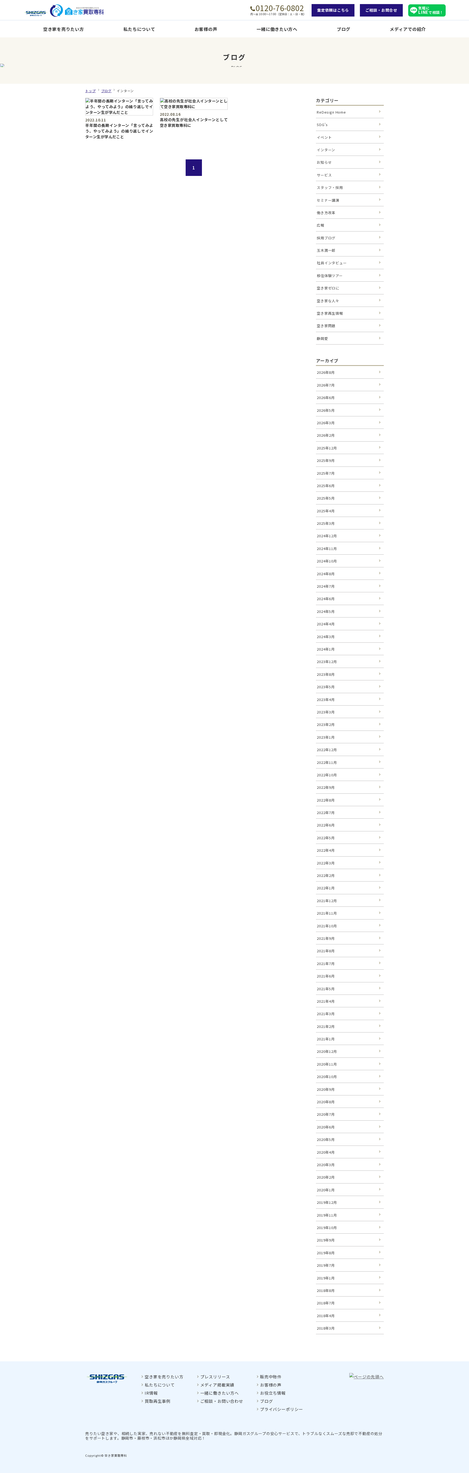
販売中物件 (270, 1376)
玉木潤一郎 (326, 250)
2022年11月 (327, 762)
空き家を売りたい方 (63, 29)
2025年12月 (327, 448)
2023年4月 (326, 699)
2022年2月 (326, 875)
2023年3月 (326, 712)
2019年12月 (327, 1202)
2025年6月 (326, 485)
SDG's (322, 124)
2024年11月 (327, 548)
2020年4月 (326, 1152)
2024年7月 (326, 586)
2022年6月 (326, 825)
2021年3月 (326, 1013)
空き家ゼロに (328, 288)
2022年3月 (326, 863)
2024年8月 (326, 573)
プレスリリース (215, 1376)
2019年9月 (326, 1240)
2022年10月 (327, 774)
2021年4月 (326, 1001)
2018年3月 (326, 1328)
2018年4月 (326, 1315)
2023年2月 (326, 724)
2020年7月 (326, 1114)
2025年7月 (326, 473)
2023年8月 (326, 674)
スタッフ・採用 (330, 187)
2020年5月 (326, 1139)
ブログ (343, 29)
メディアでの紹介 (408, 29)
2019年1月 (326, 1278)
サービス (324, 175)
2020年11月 (327, 1064)
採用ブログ (326, 237)
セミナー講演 (328, 200)
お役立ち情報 (273, 1393)
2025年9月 (326, 460)
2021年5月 (326, 988)
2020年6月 (326, 1127)
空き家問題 (326, 325)
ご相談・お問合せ (381, 10)
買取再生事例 (157, 1401)
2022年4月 (326, 850)
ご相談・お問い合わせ (221, 1401)
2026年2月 (326, 435)
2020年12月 (327, 1051)
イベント (324, 137)
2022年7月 (326, 812)
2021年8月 (326, 950)
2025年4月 (326, 510)
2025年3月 (326, 523)
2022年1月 (326, 887)
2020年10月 (327, 1076)
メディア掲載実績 (217, 1385)
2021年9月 (326, 938)
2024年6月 (326, 598)
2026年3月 (326, 422)
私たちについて (139, 29)
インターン (326, 149)
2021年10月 (327, 925)
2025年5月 (326, 498)
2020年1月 (326, 1189)
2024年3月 (326, 636)
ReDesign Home (331, 112)
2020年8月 (326, 1101)
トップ (90, 90)
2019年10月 (327, 1227)
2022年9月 (326, 787)
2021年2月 (326, 1026)
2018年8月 (326, 1290)
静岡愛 (322, 338)
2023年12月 (327, 661)
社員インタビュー (332, 262)
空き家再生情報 (330, 313)
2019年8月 (326, 1252)
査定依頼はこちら (333, 10)
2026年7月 (326, 385)
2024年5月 (326, 611)
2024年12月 (327, 535)
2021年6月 (326, 976)
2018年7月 (326, 1302)
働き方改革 (326, 212)
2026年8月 (326, 372)
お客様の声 (206, 29)
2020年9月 (326, 1089)
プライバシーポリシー (281, 1409)
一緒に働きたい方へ (276, 29)
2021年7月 (326, 963)
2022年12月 (327, 749)
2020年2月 (326, 1177)
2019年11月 (327, 1215)
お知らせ (324, 162)
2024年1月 (326, 649)
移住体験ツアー (330, 275)
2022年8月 (326, 800)
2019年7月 (326, 1265)
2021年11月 (327, 913)
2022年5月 (326, 837)
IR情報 (151, 1393)
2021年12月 (327, 900)
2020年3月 (326, 1164)
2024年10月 (327, 561)
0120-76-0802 (280, 8)
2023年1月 (326, 737)
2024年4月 (326, 623)
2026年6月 (326, 397)
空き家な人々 (328, 300)
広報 (320, 225)
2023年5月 (326, 686)
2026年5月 (326, 410)
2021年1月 (326, 1038)
